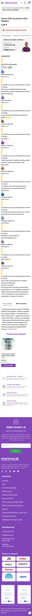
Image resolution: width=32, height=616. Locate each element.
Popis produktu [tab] (7, 303)
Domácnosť (9, 8)
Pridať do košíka (8, 365)
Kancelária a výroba (19, 8)
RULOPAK (8, 35)
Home (3, 8)
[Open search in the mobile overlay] (21, 3)
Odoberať (15, 451)
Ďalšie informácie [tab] (21, 303)
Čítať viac (20, 296)
